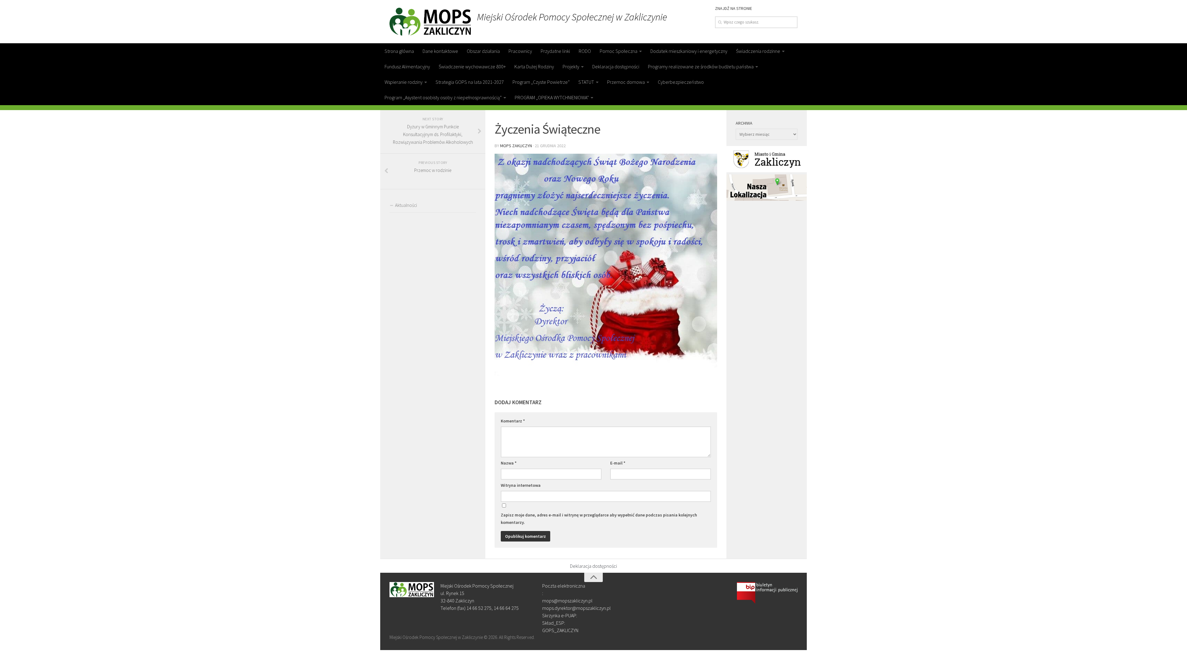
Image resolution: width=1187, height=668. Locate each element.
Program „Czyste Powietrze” (541, 82)
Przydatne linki (555, 51)
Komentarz (513, 421)
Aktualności (406, 205)
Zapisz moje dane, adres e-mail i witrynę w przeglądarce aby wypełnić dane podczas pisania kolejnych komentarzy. (599, 518)
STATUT (586, 82)
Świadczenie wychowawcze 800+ (472, 66)
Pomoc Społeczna (618, 51)
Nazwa (509, 463)
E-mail (617, 463)
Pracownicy (520, 51)
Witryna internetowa (521, 485)
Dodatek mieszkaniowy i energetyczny (688, 51)
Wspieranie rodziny (404, 82)
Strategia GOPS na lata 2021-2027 (470, 82)
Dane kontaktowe (440, 51)
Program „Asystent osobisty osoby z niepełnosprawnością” (443, 97)
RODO (585, 51)
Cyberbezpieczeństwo (681, 82)
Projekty (571, 66)
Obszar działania (483, 51)
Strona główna (399, 51)
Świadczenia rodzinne (758, 51)
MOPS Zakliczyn (516, 145)
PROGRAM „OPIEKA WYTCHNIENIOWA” (552, 97)
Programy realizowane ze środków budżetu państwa (701, 66)
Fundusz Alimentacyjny (407, 66)
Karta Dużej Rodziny (534, 66)
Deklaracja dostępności (615, 66)
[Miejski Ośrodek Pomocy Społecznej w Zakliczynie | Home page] (430, 22)
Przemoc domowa (626, 82)
